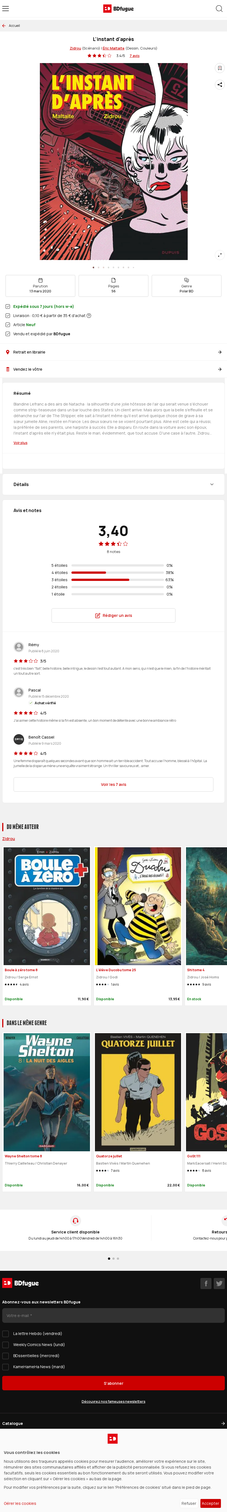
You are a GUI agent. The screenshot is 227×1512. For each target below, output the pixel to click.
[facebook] (205, 1283)
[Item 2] (103, 267)
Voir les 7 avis (113, 784)
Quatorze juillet (109, 1156)
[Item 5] (118, 267)
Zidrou (75, 48)
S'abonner (113, 1383)
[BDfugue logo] (118, 8)
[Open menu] (5, 8)
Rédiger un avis (117, 615)
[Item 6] (123, 267)
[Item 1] (98, 267)
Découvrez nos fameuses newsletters (113, 1401)
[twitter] (219, 1283)
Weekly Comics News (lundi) (39, 1344)
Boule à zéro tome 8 (21, 970)
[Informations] (89, 315)
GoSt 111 (193, 1156)
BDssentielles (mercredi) (36, 1355)
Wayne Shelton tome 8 (23, 1156)
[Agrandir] (220, 255)
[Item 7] (128, 267)
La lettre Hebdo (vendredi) (37, 1333)
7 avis (135, 55)
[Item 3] (108, 267)
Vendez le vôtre (27, 369)
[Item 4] (113, 267)
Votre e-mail (18, 1315)
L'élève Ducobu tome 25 (116, 970)
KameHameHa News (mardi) (39, 1366)
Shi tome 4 (196, 970)
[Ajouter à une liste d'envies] (220, 68)
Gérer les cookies (20, 1503)
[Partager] (220, 85)
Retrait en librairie (29, 352)
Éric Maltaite (114, 48)
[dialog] (113, 1470)
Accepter (210, 1503)
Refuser (189, 1503)
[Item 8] (133, 267)
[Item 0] (93, 267)
